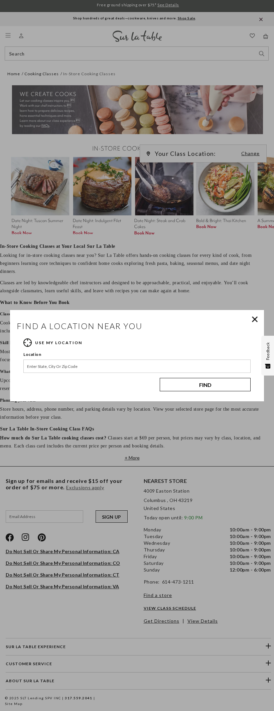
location (32, 354)
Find (205, 385)
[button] (256, 319)
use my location (58, 342)
